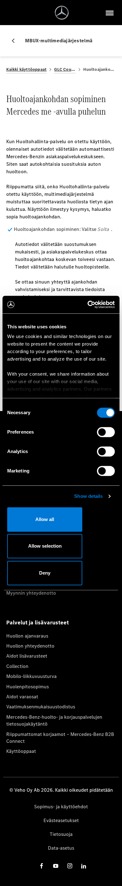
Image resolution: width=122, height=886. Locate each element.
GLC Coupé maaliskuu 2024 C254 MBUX (65, 69)
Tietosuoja (61, 834)
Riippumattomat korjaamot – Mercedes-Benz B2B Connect (60, 737)
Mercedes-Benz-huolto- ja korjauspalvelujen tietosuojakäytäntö (54, 720)
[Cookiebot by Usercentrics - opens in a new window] (88, 304)
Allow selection (45, 546)
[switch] (106, 432)
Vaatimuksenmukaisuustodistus (40, 706)
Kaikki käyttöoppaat (26, 69)
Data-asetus (61, 848)
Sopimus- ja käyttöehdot (61, 806)
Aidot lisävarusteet (26, 656)
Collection (17, 666)
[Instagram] (70, 866)
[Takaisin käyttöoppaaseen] (15, 40)
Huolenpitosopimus (27, 686)
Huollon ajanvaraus (27, 636)
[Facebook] (41, 866)
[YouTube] (55, 866)
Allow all (44, 519)
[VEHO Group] (62, 13)
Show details (88, 496)
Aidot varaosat (22, 696)
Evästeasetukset (61, 820)
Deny (44, 573)
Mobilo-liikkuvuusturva (31, 676)
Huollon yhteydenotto (30, 646)
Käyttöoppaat (21, 751)
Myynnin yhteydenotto (31, 593)
